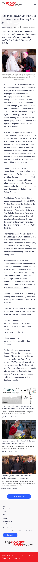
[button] (19, 496)
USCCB (22, 106)
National (4, 27)
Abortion (9, 27)
